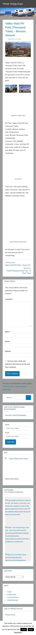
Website (8, 351)
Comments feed (12, 597)
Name (7, 332)
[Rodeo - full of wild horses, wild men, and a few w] (18, 539)
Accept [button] (24, 629)
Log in (9, 592)
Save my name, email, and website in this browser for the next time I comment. (17, 364)
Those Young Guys (13, 3)
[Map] (18, 466)
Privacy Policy (10, 615)
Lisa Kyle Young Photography (15, 415)
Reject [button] (31, 629)
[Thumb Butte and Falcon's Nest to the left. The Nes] (18, 512)
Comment (9, 299)
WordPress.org (12, 600)
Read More (18, 632)
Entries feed (11, 594)
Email (7, 341)
